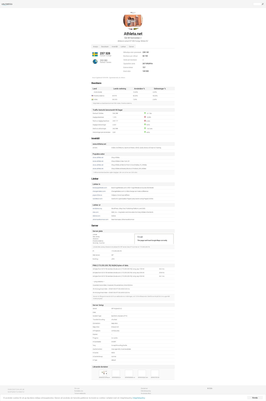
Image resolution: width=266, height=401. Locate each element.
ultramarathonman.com (100, 219)
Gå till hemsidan (132, 38)
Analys (95, 47)
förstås (255, 397)
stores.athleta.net (98, 157)
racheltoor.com (97, 198)
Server (131, 47)
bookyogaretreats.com (100, 187)
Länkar (123, 47)
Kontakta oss (78, 391)
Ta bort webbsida (80, 393)
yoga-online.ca (97, 195)
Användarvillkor (146, 393)
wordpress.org (97, 208)
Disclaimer (144, 388)
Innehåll (115, 47)
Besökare (104, 47)
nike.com (96, 212)
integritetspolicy (139, 397)
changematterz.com (99, 191)
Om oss (76, 388)
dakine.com (96, 216)
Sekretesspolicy (146, 391)
